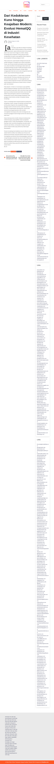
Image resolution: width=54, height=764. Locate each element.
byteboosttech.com (41, 109)
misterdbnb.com (40, 640)
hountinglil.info (40, 483)
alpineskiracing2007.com (43, 404)
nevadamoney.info (41, 382)
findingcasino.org (41, 567)
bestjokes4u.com (41, 487)
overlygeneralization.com (43, 528)
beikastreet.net (40, 271)
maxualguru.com (41, 502)
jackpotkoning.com (41, 676)
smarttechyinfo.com (41, 499)
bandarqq (39, 71)
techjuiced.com (40, 108)
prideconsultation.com (42, 482)
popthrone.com (40, 472)
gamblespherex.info (41, 581)
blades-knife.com (41, 562)
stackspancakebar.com (42, 391)
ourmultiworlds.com (41, 274)
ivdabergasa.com (41, 196)
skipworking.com (41, 334)
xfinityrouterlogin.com (42, 417)
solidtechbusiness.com (42, 610)
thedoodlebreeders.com (42, 212)
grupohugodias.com (41, 214)
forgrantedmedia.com (42, 290)
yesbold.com (40, 103)
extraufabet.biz (40, 135)
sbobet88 (14, 737)
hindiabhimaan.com (41, 424)
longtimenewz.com (41, 679)
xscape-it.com (40, 184)
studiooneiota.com (41, 566)
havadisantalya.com (41, 95)
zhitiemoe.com (40, 242)
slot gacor (12, 723)
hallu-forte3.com (40, 396)
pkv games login (41, 66)
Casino (25, 10)
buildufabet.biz (40, 157)
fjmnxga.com (40, 369)
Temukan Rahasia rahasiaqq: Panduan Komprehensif (42, 46)
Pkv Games (16, 10)
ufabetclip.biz (40, 122)
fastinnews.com (40, 672)
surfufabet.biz (40, 141)
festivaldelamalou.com (42, 284)
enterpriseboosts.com (42, 322)
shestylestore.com (41, 703)
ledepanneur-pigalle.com (43, 385)
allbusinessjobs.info (41, 455)
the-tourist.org (40, 315)
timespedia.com (40, 339)
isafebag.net (40, 318)
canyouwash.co (40, 93)
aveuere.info (40, 510)
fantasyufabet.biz (41, 125)
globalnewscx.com (41, 553)
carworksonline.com (41, 295)
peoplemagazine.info (42, 90)
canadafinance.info (41, 380)
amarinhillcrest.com (41, 314)
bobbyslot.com (40, 491)
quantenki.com (40, 597)
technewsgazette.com (42, 347)
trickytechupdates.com (42, 423)
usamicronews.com (41, 684)
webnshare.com (40, 526)
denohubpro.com (41, 561)
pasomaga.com (40, 252)
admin (10, 42)
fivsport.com (40, 220)
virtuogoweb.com (41, 112)
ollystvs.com (40, 551)
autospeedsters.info (41, 572)
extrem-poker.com (41, 207)
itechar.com (39, 101)
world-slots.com (40, 474)
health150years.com (41, 301)
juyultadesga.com (41, 198)
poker (38, 72)
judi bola (7, 724)
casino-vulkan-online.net (42, 405)
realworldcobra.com (41, 569)
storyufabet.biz (40, 147)
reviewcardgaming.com (42, 611)
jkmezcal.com (40, 642)
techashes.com (40, 92)
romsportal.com (40, 700)
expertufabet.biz (40, 123)
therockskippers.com (42, 399)
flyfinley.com (40, 480)
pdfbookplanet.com (41, 556)
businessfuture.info (41, 464)
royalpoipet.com (40, 649)
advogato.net (40, 317)
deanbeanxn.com (41, 469)
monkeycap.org (40, 311)
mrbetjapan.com (40, 352)
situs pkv (8, 723)
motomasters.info (41, 591)
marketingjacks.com (41, 418)
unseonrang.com (41, 543)
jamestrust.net (40, 331)
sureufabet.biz (40, 144)
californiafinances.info (42, 379)
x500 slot (13, 726)
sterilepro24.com (41, 608)
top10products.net (41, 456)
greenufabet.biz (40, 131)
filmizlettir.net (40, 273)
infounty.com (40, 203)
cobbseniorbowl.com (42, 187)
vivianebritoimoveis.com (42, 307)
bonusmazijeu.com (41, 657)
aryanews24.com (41, 182)
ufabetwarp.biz (40, 120)
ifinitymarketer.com (41, 675)
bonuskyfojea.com (41, 659)
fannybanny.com (41, 673)
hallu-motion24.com (41, 398)
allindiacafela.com (41, 402)
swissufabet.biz (40, 128)
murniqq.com (8, 740)
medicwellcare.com (41, 602)
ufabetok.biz (40, 152)
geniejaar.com (40, 490)
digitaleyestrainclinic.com (43, 410)
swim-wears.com (41, 288)
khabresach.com (41, 426)
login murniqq (13, 743)
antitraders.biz (40, 180)
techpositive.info (41, 542)
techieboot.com (40, 98)
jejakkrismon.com (41, 341)
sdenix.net (39, 312)
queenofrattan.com (41, 558)
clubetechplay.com (41, 665)
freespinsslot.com (41, 507)
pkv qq (13, 716)
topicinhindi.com (41, 449)
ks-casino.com (40, 209)
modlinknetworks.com (42, 678)
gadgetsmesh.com (41, 531)
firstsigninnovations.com (42, 285)
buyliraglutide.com (41, 116)
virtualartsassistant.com (42, 626)
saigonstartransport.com (42, 371)
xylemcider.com (40, 247)
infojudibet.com (40, 466)
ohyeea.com (40, 240)
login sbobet (8, 737)
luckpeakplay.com (41, 683)
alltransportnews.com (42, 158)
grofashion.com (40, 686)
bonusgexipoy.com (41, 662)
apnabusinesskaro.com (42, 432)
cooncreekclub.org (41, 276)
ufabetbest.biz (40, 142)
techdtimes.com (40, 97)
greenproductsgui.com (42, 513)
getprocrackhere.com (42, 670)
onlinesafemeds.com (42, 117)
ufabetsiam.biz (40, 127)
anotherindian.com (41, 245)
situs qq (9, 719)
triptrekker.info (40, 588)
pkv (11, 724)
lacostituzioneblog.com (42, 239)
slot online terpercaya (42, 63)
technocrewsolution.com (42, 304)
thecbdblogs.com (41, 428)
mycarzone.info (40, 592)
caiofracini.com (40, 540)
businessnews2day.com (42, 605)
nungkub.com (40, 244)
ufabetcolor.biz (40, 133)
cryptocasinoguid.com (42, 163)
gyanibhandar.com (41, 119)
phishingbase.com (41, 691)
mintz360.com (40, 494)
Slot (20, 10)
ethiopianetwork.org (41, 529)
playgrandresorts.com (42, 698)
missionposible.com (41, 412)
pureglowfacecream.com (42, 349)
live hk (38, 64)
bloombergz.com (41, 320)
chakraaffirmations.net (42, 485)
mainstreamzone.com (42, 523)
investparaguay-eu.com (42, 204)
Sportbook (30, 10)
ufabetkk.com (40, 344)
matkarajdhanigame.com (42, 471)
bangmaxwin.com (41, 372)
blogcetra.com (40, 547)
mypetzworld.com (41, 201)
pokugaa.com (40, 695)
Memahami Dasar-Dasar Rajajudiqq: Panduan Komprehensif (43, 34)
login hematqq (8, 745)
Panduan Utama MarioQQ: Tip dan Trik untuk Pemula (42, 40)
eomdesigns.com (41, 586)
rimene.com (39, 383)
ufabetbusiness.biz (41, 130)
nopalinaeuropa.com (42, 258)
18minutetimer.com (41, 520)
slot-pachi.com (40, 505)
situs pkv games (40, 77)
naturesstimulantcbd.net (42, 256)
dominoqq (39, 69)
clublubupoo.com (41, 656)
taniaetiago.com (40, 248)
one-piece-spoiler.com (42, 564)
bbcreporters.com (41, 161)
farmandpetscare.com (42, 537)
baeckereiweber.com (42, 89)
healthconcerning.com (42, 515)
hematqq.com (8, 742)
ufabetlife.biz (40, 136)
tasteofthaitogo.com (41, 364)
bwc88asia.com (40, 206)
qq (37, 74)
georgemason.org (41, 447)
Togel (35, 10)
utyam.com (39, 237)
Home (10, 10)
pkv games (19, 151)
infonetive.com (40, 374)
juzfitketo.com (40, 250)
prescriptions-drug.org (42, 303)
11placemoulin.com (41, 493)
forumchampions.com (42, 280)
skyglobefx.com (40, 580)
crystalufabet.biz (41, 150)
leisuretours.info (40, 534)
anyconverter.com (41, 337)
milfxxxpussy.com (41, 233)
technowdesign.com (41, 188)
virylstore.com (40, 298)
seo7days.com (40, 356)
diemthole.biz (40, 342)
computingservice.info (42, 539)
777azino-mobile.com (42, 185)
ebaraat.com (40, 106)
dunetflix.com (40, 228)
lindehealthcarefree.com (42, 453)
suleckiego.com (40, 434)
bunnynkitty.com (40, 366)
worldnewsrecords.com (42, 607)
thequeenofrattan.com (42, 559)
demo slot (8, 726)
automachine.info (41, 570)
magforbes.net (40, 309)
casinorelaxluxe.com (42, 664)
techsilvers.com (40, 217)
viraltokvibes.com (41, 306)
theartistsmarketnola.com (43, 388)
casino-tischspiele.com (42, 328)
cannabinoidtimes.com (42, 512)
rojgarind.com (40, 517)
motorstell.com (40, 299)
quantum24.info (40, 596)
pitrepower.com (40, 407)
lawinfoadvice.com (41, 223)
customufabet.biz (41, 146)
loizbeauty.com (40, 336)
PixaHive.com (45, 762)
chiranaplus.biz (40, 390)
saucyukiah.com (41, 269)
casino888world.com (42, 638)
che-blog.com (40, 477)
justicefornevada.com (42, 532)
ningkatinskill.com (41, 218)
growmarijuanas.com (42, 524)
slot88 (11, 748)
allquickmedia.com (41, 345)
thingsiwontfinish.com (42, 705)
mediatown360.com (41, 409)
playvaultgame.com (41, 697)
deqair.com (39, 215)
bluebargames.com (41, 282)
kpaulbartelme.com (41, 621)
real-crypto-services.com (42, 199)
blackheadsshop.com (42, 616)
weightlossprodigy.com (42, 498)
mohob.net (39, 496)
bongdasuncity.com (41, 504)
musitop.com (40, 236)
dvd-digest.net (40, 386)
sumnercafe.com (41, 226)
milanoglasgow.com (41, 394)
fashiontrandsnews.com (42, 160)
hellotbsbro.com (40, 536)
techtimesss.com (41, 296)
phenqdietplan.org (41, 225)
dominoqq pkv (8, 718)
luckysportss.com (41, 681)
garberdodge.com (41, 287)
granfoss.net (40, 401)
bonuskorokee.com (41, 661)
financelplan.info (41, 463)
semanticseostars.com (42, 521)
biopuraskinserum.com (42, 377)
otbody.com (39, 330)
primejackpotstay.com (42, 694)
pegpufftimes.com (41, 277)
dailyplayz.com (40, 668)
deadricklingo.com (41, 578)
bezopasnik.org (40, 367)
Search (38, 16)
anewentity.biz (40, 353)
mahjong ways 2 (9, 729)
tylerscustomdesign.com (42, 293)
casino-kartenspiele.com (42, 323)
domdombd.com (40, 667)
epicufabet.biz (40, 149)
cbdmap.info (40, 468)
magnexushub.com (41, 111)
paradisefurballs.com (42, 509)
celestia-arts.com (41, 279)
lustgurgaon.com (41, 488)
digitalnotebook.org (41, 501)
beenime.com (40, 634)
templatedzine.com (41, 222)
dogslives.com (40, 555)
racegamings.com (41, 692)
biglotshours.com (41, 114)
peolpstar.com (40, 292)
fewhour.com (40, 518)
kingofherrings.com (41, 350)
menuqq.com (8, 716)
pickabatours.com (41, 458)
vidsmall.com (40, 604)
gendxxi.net (39, 589)
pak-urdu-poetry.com (41, 545)
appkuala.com (40, 355)
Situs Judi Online (42, 10)
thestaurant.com (40, 651)
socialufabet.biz (40, 139)
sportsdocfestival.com (42, 702)
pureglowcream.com (41, 358)
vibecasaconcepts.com (42, 594)
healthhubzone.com (41, 104)
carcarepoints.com (41, 210)
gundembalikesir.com (42, 100)
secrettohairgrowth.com (42, 363)
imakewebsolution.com (42, 475)
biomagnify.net (40, 259)
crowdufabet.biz (40, 155)
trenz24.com (40, 333)
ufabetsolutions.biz (41, 138)
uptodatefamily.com (41, 234)
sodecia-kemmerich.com (42, 635)
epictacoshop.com (41, 375)
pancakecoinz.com (41, 479)
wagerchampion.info (41, 574)
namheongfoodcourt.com (43, 393)
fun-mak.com (40, 637)
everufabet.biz (40, 153)
